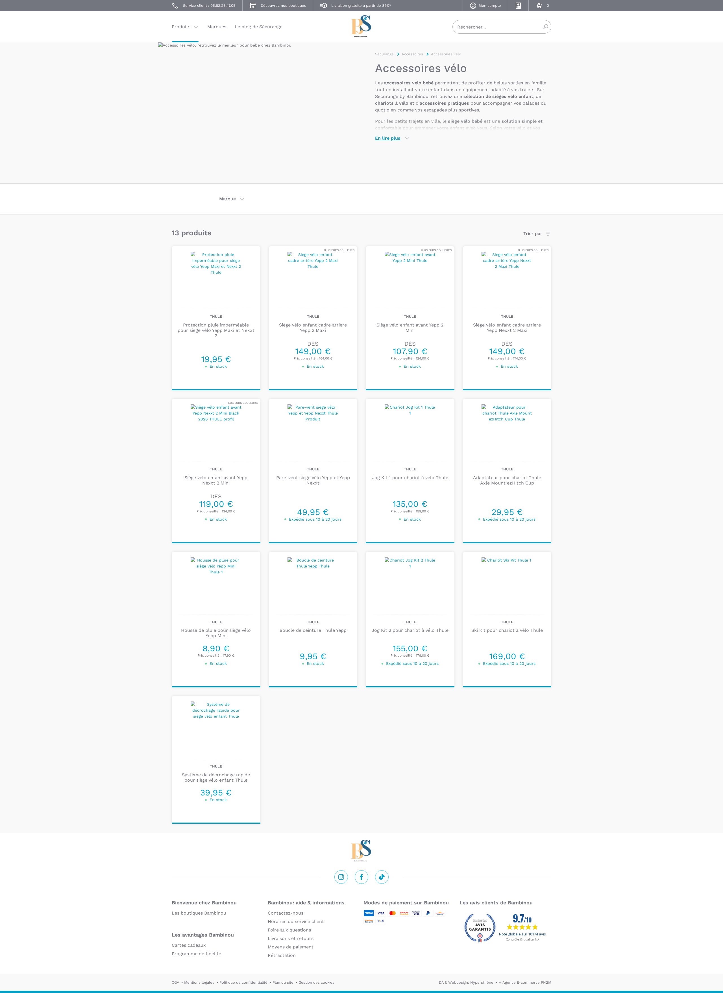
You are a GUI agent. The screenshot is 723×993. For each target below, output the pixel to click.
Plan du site (283, 982)
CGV (175, 982)
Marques (216, 26)
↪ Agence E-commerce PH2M (524, 982)
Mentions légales (199, 982)
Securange (361, 26)
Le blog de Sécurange (258, 26)
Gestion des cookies (316, 982)
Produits (181, 26)
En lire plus (387, 138)
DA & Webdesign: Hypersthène (466, 982)
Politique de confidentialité (243, 982)
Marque (227, 198)
